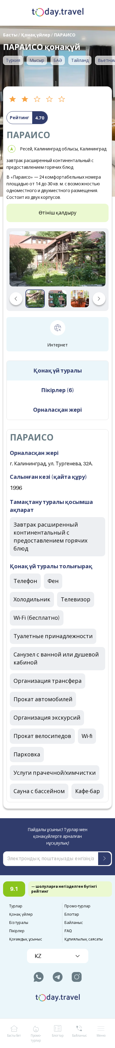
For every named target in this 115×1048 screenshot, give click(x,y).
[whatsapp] (39, 977)
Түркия (13, 60)
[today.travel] (57, 13)
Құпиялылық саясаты (83, 939)
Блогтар (71, 914)
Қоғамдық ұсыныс (25, 939)
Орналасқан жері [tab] (57, 410)
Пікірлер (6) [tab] (57, 390)
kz (38, 956)
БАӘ (57, 60)
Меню (101, 1035)
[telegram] (58, 977)
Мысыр (36, 60)
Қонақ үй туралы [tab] (57, 371)
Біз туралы (18, 923)
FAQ (68, 931)
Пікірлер (17, 931)
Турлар (15, 906)
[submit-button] (104, 858)
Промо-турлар (77, 906)
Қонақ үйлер (21, 914)
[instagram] (77, 977)
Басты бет (14, 1035)
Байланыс (73, 923)
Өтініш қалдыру (57, 213)
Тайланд (80, 60)
